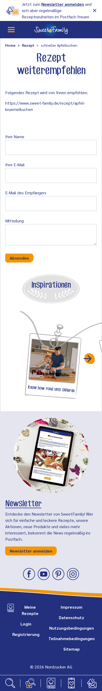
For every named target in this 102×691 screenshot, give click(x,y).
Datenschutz (71, 617)
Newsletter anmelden (62, 4)
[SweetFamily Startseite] (51, 29)
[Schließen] (94, 10)
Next (89, 358)
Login (25, 623)
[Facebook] (29, 574)
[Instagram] (73, 574)
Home (10, 45)
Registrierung (25, 634)
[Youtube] (44, 574)
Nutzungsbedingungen (71, 628)
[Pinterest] (58, 574)
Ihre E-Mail (15, 164)
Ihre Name (14, 136)
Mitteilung (14, 220)
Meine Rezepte (30, 610)
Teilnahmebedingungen (71, 638)
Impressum (71, 607)
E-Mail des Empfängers (25, 192)
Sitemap (71, 649)
